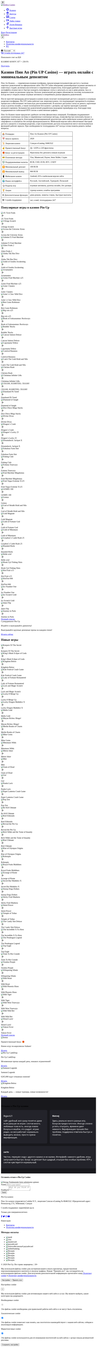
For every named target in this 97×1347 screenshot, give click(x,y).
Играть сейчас (7, 634)
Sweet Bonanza (15, 24)
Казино (12, 10)
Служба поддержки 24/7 (13, 53)
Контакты (10, 42)
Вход (3, 32)
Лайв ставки (14, 21)
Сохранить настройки (10, 1345)
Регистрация (11, 32)
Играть (4, 1050)
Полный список (8, 619)
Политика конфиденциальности (20, 44)
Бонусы (12, 14)
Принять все (17, 1280)
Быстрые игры (15, 28)
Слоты (12, 17)
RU (7, 46)
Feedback (5, 1190)
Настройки (6, 1280)
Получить (5, 66)
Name (3, 1184)
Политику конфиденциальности (22, 1276)
